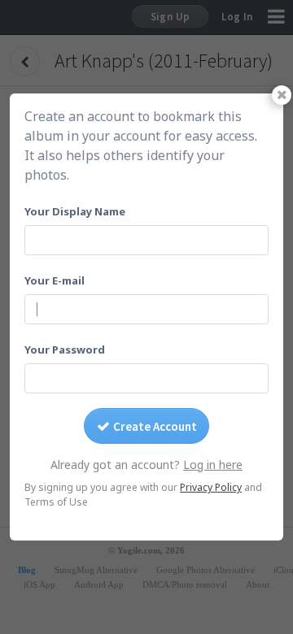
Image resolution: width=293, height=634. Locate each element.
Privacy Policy (211, 487)
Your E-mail (54, 280)
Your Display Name (74, 211)
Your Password (64, 349)
